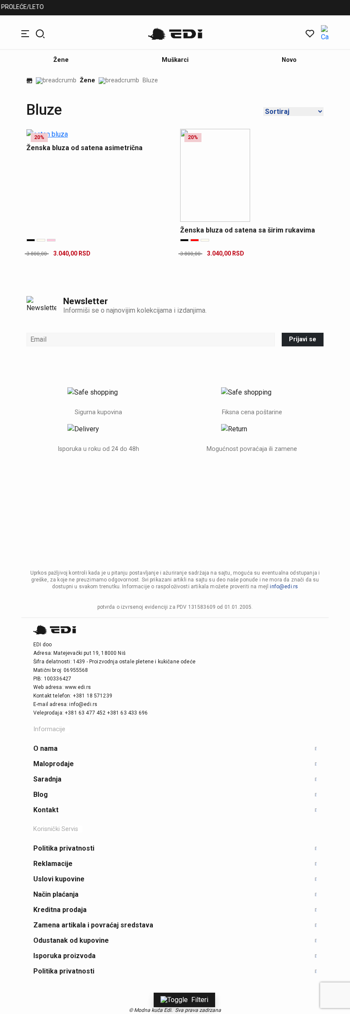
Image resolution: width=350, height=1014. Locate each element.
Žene (87, 80)
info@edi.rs (284, 587)
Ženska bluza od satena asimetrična (84, 148)
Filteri (199, 1000)
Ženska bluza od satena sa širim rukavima (247, 230)
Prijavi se (302, 339)
